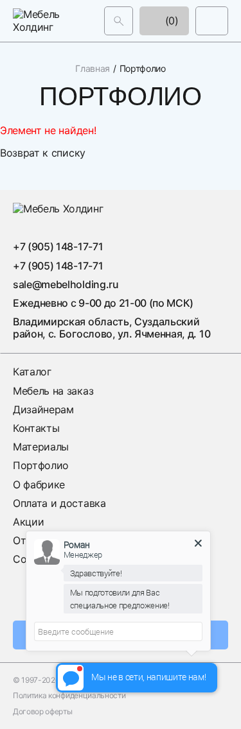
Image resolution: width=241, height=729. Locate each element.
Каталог (32, 371)
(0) (170, 20)
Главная (92, 69)
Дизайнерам (43, 409)
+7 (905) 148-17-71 (58, 246)
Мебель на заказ (53, 390)
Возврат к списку (42, 152)
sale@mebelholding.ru (66, 284)
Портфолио (41, 465)
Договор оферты (43, 711)
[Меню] (211, 20)
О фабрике (39, 484)
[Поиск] (118, 20)
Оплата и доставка (59, 503)
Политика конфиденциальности (69, 695)
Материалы (41, 446)
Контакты (36, 428)
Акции (28, 521)
